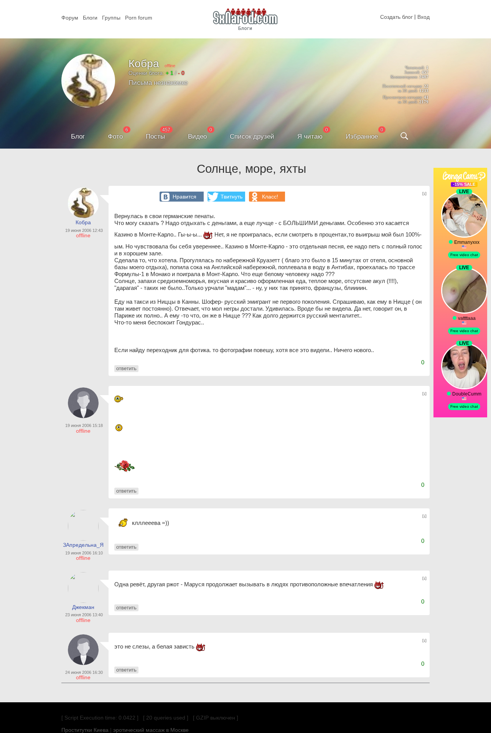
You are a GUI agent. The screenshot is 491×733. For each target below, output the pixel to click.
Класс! (270, 197)
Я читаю (310, 136)
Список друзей (252, 136)
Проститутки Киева (85, 730)
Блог (78, 136)
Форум (69, 18)
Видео (197, 136)
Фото (115, 136)
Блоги (90, 18)
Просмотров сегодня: (403, 97)
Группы (111, 18)
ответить (126, 368)
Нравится (184, 197)
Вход (423, 17)
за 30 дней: (408, 90)
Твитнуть (231, 197)
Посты (155, 136)
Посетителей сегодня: (402, 86)
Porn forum (138, 18)
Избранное (362, 136)
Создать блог (396, 17)
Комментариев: (404, 76)
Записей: (412, 72)
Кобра (144, 63)
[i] (424, 193)
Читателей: (415, 67)
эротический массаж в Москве (151, 730)
